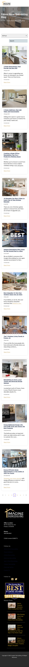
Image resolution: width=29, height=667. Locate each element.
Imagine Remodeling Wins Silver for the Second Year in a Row (14, 250)
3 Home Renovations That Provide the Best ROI (12, 67)
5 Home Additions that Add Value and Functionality (12, 110)
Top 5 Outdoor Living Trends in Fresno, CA (14, 337)
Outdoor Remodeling (9, 564)
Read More (7, 82)
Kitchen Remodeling (9, 555)
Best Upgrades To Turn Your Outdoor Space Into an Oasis (13, 293)
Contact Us (7, 570)
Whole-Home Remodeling (11, 549)
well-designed (19, 165)
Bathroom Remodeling (10, 558)
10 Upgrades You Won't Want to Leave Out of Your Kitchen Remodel (14, 200)
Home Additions (8, 552)
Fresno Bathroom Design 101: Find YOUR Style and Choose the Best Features (14, 426)
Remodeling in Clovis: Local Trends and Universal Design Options (13, 381)
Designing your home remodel (12, 478)
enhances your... (17, 303)
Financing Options (9, 567)
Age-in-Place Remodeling (10, 561)
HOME (3, 21)
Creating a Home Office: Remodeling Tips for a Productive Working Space (12, 155)
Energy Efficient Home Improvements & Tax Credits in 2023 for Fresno (14, 471)
